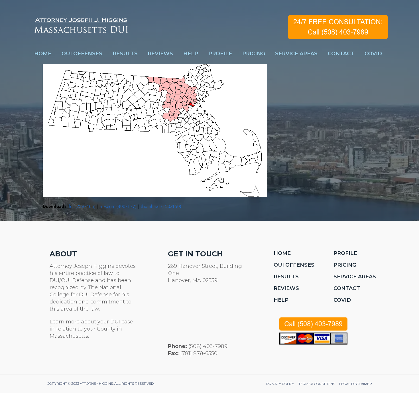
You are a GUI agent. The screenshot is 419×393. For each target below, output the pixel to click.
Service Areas (354, 277)
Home (282, 253)
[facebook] (66, 356)
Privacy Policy (280, 384)
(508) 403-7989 (207, 346)
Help (281, 300)
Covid (342, 300)
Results (286, 277)
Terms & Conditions (316, 384)
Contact (346, 288)
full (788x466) (82, 206)
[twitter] (53, 356)
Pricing (344, 265)
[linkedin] (80, 356)
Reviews (286, 288)
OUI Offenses (294, 265)
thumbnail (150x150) (161, 206)
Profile (345, 253)
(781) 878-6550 (198, 353)
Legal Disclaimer (355, 384)
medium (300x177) (118, 206)
